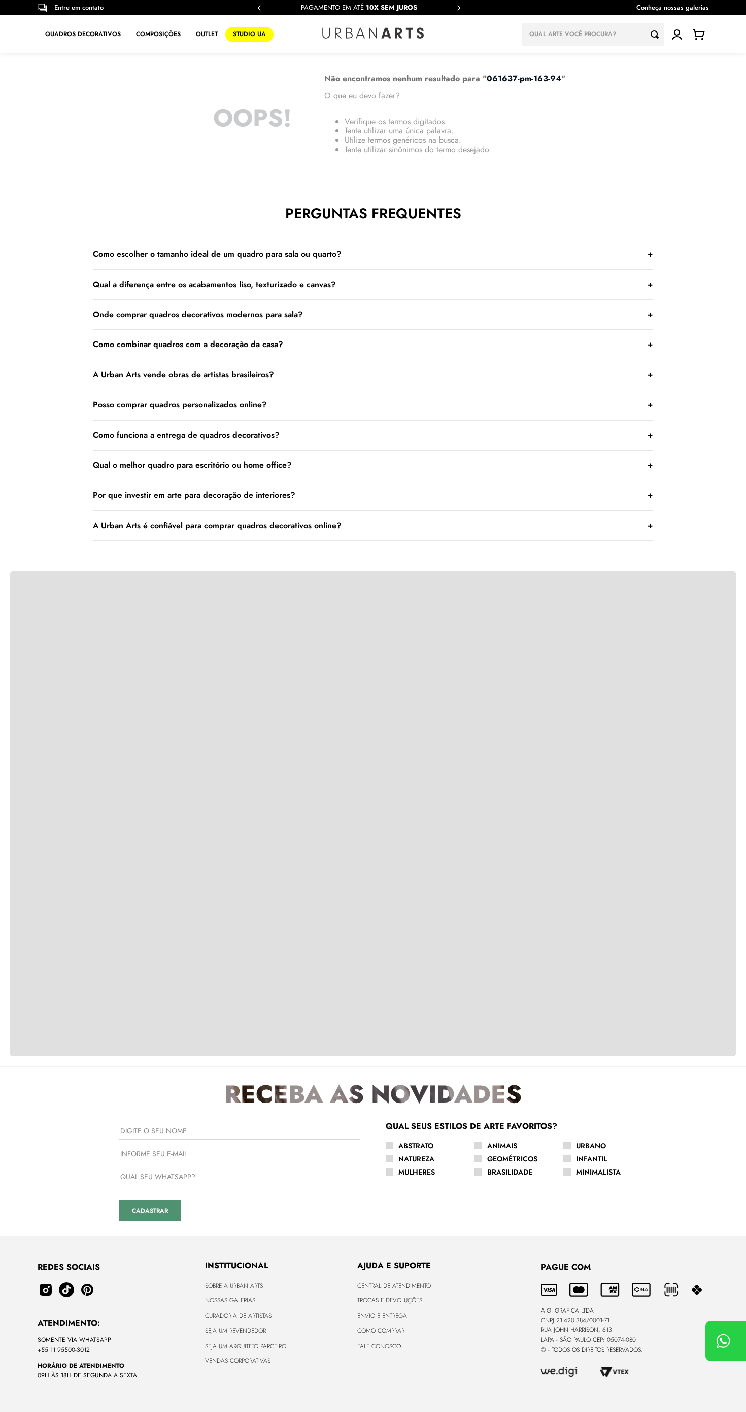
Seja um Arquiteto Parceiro (245, 1346)
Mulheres (416, 1172)
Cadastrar (150, 1210)
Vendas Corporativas (237, 1360)
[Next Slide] (458, 8)
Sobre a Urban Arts (234, 1285)
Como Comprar (380, 1330)
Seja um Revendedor (235, 1330)
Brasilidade (509, 1172)
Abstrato (415, 1146)
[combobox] (593, 34)
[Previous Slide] (259, 8)
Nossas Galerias (230, 1300)
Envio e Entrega (382, 1315)
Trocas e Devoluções (389, 1300)
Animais (502, 1146)
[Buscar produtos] (657, 34)
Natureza (416, 1159)
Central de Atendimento (394, 1285)
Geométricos (512, 1159)
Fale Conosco (379, 1346)
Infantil (591, 1159)
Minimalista (598, 1172)
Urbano (591, 1146)
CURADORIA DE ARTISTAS (238, 1315)
